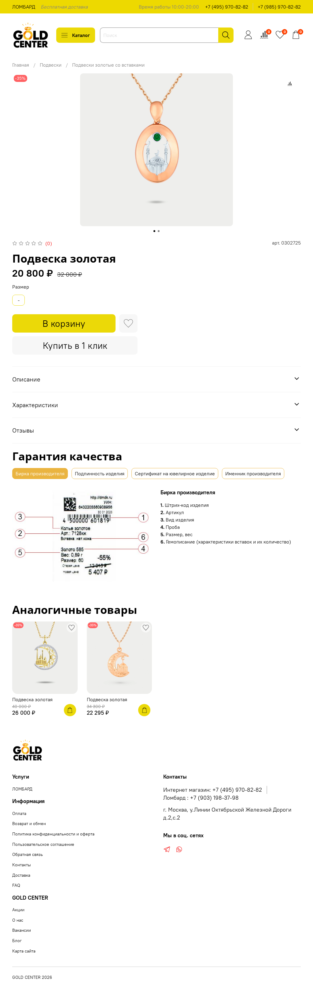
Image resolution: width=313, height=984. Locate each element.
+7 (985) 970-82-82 (279, 7)
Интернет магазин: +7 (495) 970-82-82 (212, 790)
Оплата (19, 813)
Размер (20, 287)
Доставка (21, 875)
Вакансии (21, 930)
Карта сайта (23, 951)
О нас (17, 920)
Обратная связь (27, 854)
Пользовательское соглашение (43, 844)
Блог (17, 940)
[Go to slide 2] (159, 231)
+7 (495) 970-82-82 (226, 7)
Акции (18, 909)
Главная (20, 65)
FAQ (16, 885)
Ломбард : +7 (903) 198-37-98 (201, 797)
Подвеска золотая (32, 699)
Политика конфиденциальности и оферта (53, 834)
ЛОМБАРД (23, 7)
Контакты (21, 865)
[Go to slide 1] (154, 231)
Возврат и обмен (29, 823)
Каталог (81, 35)
